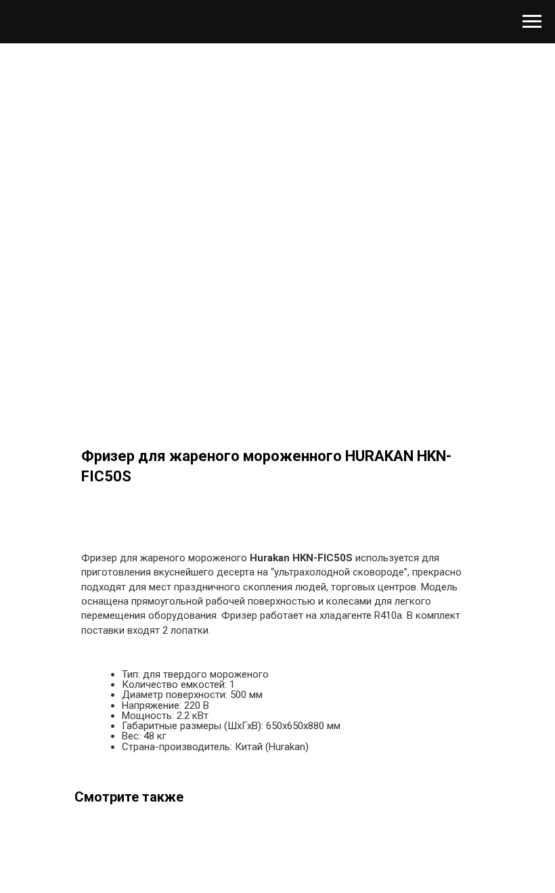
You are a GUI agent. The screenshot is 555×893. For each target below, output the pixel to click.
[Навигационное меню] (532, 21)
